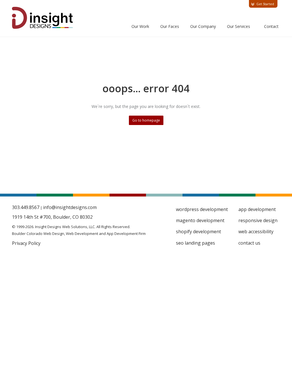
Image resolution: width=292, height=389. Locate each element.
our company (203, 26)
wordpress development (202, 209)
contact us (249, 243)
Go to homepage (146, 120)
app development (257, 209)
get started (265, 4)
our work (140, 26)
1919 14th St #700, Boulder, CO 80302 (52, 217)
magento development (200, 220)
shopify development (198, 231)
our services (238, 26)
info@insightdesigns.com (70, 207)
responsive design (257, 220)
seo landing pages (195, 243)
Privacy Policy (26, 243)
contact (271, 26)
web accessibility (255, 231)
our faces (169, 26)
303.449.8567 (25, 207)
